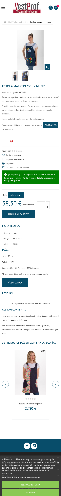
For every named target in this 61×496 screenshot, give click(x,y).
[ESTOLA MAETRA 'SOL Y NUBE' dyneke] (15, 76)
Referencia (6, 92)
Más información (10, 477)
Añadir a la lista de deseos (17, 167)
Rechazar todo (30, 484)
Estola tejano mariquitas (30, 403)
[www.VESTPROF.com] (27, 7)
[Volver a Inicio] (5, 22)
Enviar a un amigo (13, 155)
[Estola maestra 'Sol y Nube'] (25, 76)
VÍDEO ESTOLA (15, 282)
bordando (51, 125)
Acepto (30, 492)
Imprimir (9, 163)
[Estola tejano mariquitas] (30, 372)
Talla (5, 195)
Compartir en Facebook (15, 159)
